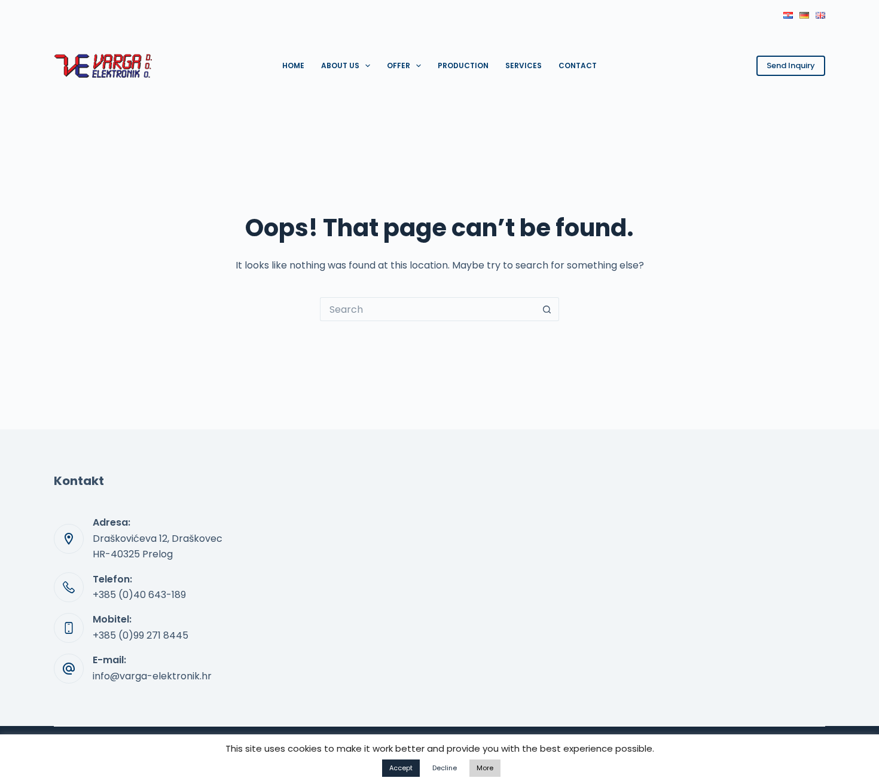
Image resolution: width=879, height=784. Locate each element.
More (485, 768)
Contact (577, 65)
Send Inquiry (791, 65)
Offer (398, 65)
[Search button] (547, 309)
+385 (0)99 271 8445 (140, 635)
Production (463, 65)
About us (340, 65)
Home (293, 65)
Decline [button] (444, 768)
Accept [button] (401, 768)
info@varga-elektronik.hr (152, 676)
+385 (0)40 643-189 (139, 595)
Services (523, 65)
